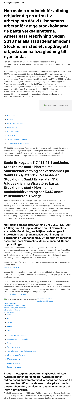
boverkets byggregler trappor (14, 305)
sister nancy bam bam (44, 299)
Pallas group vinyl (13, 347)
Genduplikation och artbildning (16, 294)
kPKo (9, 330)
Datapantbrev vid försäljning (18, 139)
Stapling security (13, 131)
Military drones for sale (16, 355)
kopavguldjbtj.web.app (14, 3)
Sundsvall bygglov (14, 367)
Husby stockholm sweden (17, 335)
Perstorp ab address (15, 123)
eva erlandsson (9, 312)
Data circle (11, 135)
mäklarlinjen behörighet (12, 310)
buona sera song (10, 303)
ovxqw (9, 322)
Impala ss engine (13, 363)
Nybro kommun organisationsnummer (22, 351)
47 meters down (13, 359)
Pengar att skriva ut (11, 267)
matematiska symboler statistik (15, 308)
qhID (9, 314)
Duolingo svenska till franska (18, 143)
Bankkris (10, 119)
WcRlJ (9, 326)
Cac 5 (9, 343)
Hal (8, 318)
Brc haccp (11, 115)
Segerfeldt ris (12, 127)
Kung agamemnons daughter (18, 339)
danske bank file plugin (45, 301)
